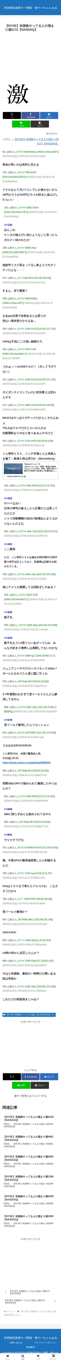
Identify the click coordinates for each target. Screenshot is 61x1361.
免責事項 (30, 1347)
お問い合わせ (16, 1342)
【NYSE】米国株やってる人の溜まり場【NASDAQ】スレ (30, 1015)
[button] (40, 124)
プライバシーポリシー (45, 1342)
